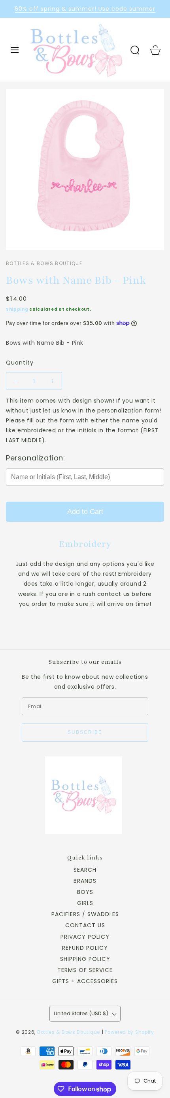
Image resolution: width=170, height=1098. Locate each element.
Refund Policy (85, 948)
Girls (85, 903)
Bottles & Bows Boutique (68, 1032)
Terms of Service (85, 970)
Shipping (17, 309)
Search (85, 870)
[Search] (135, 50)
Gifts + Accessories (85, 981)
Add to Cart (85, 512)
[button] (14, 50)
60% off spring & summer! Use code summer (85, 9)
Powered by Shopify (129, 1032)
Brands (85, 881)
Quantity (20, 363)
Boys (85, 892)
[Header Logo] (76, 50)
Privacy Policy (85, 937)
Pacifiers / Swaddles (85, 914)
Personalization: (35, 458)
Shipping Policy (85, 959)
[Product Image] (85, 169)
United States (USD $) (81, 1013)
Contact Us (85, 925)
